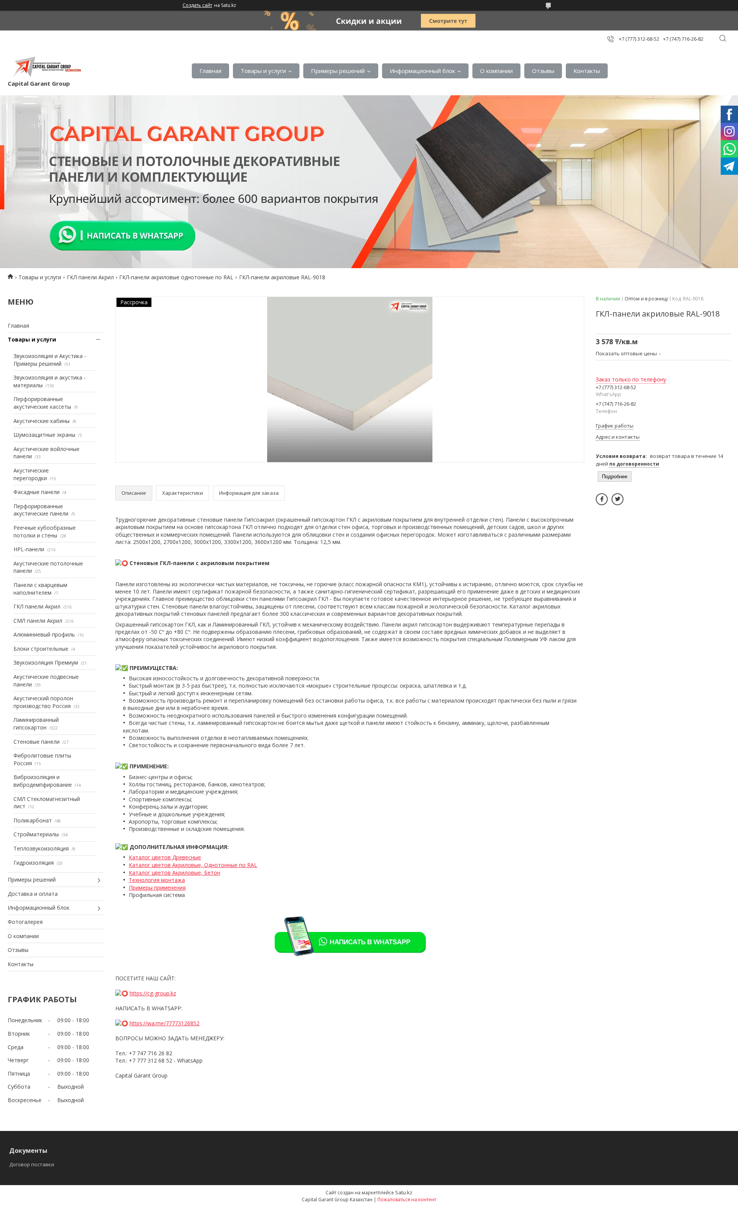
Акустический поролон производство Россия (43, 702)
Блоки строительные (40, 648)
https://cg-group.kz (153, 993)
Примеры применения (157, 887)
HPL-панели (28, 549)
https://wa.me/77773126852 (164, 1023)
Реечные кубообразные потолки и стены (44, 531)
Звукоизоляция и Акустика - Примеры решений (49, 359)
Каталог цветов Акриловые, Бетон (174, 872)
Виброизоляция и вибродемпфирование (42, 780)
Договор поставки (31, 1164)
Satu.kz (403, 1192)
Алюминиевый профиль (44, 634)
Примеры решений (338, 71)
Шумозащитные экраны (44, 434)
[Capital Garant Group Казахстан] (46, 67)
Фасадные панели (36, 492)
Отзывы (543, 71)
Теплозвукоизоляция (41, 848)
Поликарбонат (32, 820)
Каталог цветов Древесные (165, 857)
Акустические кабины (41, 420)
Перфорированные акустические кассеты (42, 402)
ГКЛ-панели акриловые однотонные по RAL (176, 277)
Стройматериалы (36, 834)
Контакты (586, 71)
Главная (210, 71)
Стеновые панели (36, 741)
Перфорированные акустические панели (40, 509)
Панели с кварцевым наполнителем (40, 588)
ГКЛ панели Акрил (90, 277)
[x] (617, 499)
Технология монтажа (157, 880)
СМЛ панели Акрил (37, 620)
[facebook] (602, 499)
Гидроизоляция (33, 862)
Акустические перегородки (31, 474)
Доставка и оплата (33, 893)
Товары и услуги (263, 71)
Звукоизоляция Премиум (45, 662)
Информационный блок (422, 71)
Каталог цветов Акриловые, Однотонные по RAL (193, 865)
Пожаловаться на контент (406, 1199)
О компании (496, 71)
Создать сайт (197, 5)
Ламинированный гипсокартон (36, 723)
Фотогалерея (25, 921)
